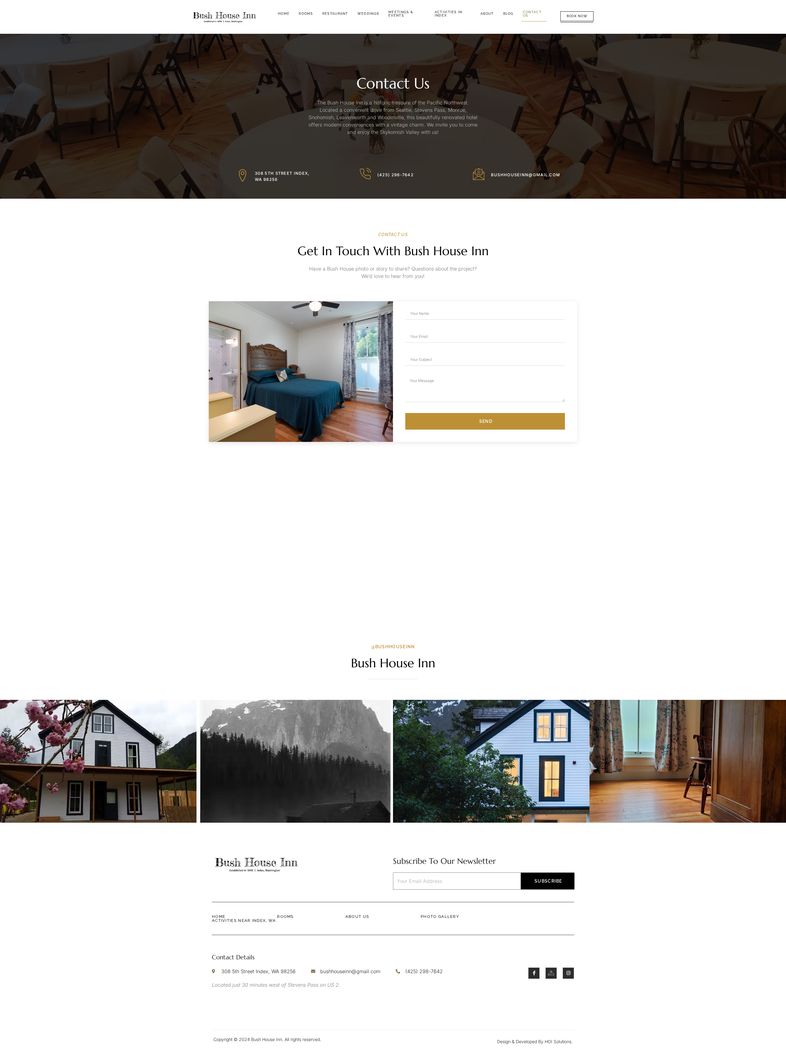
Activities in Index (448, 14)
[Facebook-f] (533, 973)
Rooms (306, 14)
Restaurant (335, 14)
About (487, 14)
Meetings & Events (400, 14)
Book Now (577, 16)
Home (284, 14)
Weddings (368, 14)
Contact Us (532, 14)
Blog (508, 14)
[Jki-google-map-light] (551, 973)
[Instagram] (568, 973)
